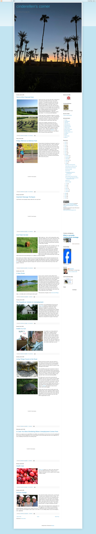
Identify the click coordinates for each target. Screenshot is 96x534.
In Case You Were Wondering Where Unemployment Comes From (37, 431)
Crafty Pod (66, 122)
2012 (66, 151)
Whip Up (65, 137)
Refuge (55, 292)
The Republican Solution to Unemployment (29, 302)
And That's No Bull (22, 235)
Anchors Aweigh (21, 492)
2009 (66, 193)
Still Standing (69, 281)
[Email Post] (35, 135)
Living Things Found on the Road (26, 359)
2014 (66, 148)
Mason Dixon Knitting (68, 129)
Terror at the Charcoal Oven (25, 97)
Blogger (52, 525)
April (66, 186)
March (66, 188)
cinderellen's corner (33, 6)
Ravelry (65, 134)
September (67, 160)
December (67, 155)
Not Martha (66, 133)
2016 (66, 145)
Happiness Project (67, 126)
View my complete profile (72, 271)
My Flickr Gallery (67, 130)
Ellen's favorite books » (76, 243)
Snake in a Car (21, 328)
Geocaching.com (67, 125)
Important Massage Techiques (25, 197)
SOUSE (52, 129)
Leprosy (44, 385)
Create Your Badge (66, 264)
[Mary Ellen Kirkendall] (67, 263)
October (66, 158)
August (66, 161)
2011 (66, 152)
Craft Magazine (67, 121)
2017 (66, 143)
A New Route (20, 273)
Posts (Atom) (23, 518)
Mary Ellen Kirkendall (66, 248)
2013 (66, 149)
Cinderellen (72, 268)
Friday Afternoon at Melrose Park (26, 141)
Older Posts (57, 516)
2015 (66, 146)
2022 (66, 142)
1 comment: (31, 296)
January (67, 191)
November (67, 157)
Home (38, 516)
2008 (66, 194)
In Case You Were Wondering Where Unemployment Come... (71, 178)
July (66, 163)
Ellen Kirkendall (71, 203)
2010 (66, 154)
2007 (66, 196)
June (66, 183)
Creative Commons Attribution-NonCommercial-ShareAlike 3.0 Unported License (70, 205)
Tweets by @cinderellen (67, 115)
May (66, 185)
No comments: (30, 135)
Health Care (20, 466)
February (67, 189)
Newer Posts (19, 516)
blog (41, 305)
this (17, 261)
